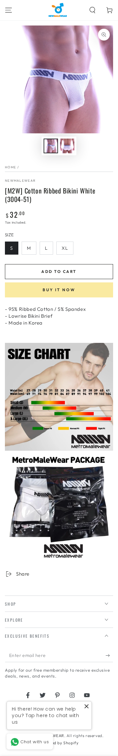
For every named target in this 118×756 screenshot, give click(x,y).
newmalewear (20, 180)
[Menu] (8, 10)
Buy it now (59, 289)
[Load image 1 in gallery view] (51, 146)
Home (10, 167)
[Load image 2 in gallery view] (67, 146)
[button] (92, 10)
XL (65, 248)
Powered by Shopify (59, 742)
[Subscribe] (109, 655)
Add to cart (58, 271)
